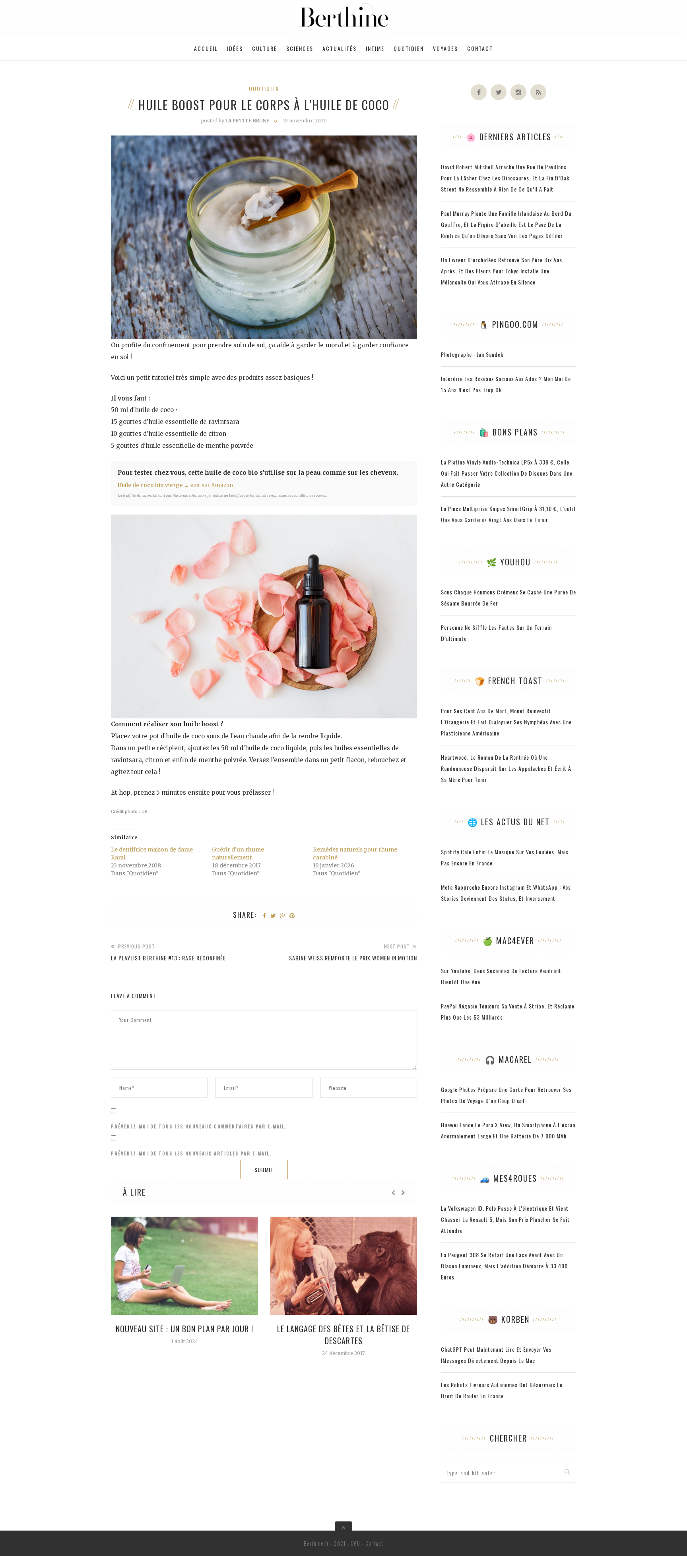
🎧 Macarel (508, 1059)
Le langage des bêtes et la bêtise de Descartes (343, 1335)
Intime (375, 48)
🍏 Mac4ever (508, 940)
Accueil (206, 48)
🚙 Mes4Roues (508, 1178)
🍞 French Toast (509, 681)
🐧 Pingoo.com (509, 324)
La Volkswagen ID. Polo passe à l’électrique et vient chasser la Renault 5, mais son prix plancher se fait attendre (505, 1219)
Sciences (299, 48)
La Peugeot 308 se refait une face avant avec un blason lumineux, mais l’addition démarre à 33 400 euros (504, 1265)
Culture (264, 48)
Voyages (445, 48)
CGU (355, 1543)
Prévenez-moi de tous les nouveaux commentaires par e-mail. (199, 1126)
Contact (480, 48)
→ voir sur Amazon (208, 485)
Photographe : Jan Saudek (472, 354)
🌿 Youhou (509, 562)
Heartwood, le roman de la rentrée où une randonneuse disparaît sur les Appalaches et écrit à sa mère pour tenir (506, 768)
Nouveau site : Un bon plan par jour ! (184, 1329)
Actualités (339, 48)
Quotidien (409, 48)
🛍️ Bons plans (508, 432)
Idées (235, 48)
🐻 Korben (509, 1319)
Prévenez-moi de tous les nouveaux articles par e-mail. (191, 1153)
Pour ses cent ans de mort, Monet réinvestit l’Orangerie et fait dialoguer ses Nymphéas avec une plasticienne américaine (506, 721)
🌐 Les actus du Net (509, 822)
